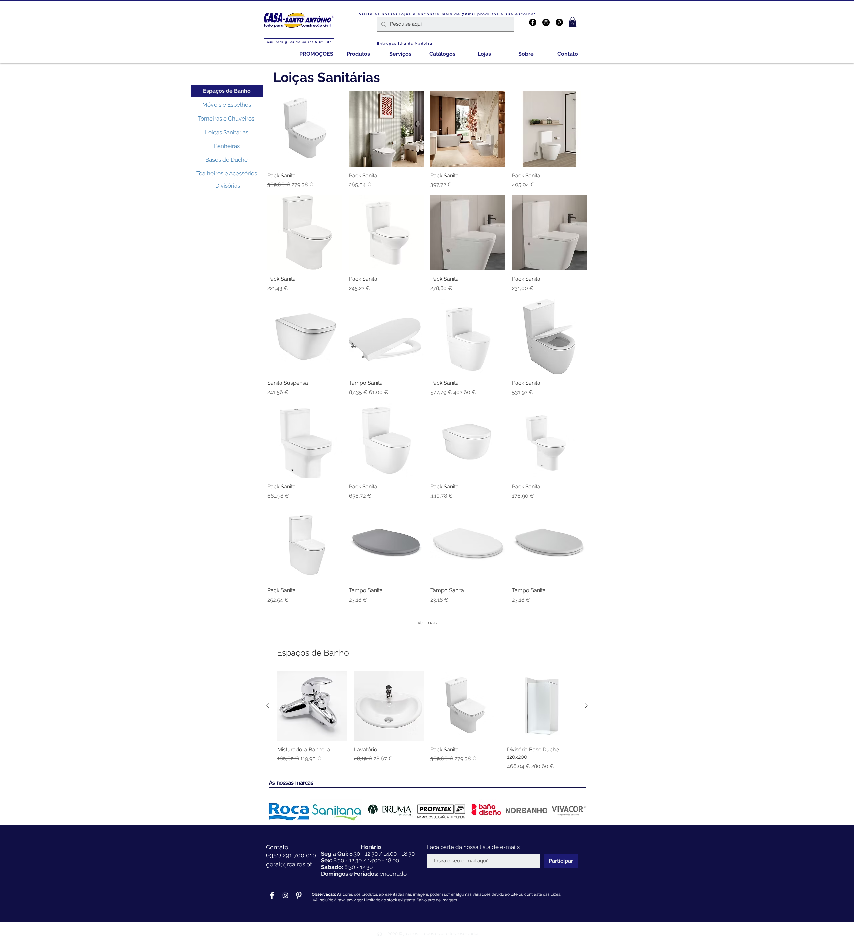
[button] (572, 22)
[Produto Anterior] (268, 706)
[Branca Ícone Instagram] (285, 895)
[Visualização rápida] (304, 129)
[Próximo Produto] (586, 706)
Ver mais (427, 623)
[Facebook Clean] (272, 895)
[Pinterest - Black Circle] (559, 22)
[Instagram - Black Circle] (546, 22)
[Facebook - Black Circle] (532, 22)
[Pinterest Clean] (298, 895)
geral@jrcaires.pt (289, 864)
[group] (427, 721)
